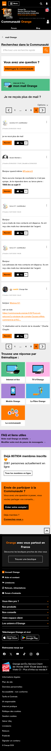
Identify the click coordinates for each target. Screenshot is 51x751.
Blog (38, 28)
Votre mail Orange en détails (14, 438)
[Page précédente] (9, 110)
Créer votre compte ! (16, 507)
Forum (14, 28)
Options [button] (41, 104)
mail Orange (11, 37)
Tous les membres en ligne (18, 473)
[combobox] (22, 50)
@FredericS (28, 171)
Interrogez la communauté (19, 68)
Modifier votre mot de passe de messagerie (22, 442)
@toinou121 (15, 303)
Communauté (16, 21)
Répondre (7, 143)
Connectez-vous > (13, 519)
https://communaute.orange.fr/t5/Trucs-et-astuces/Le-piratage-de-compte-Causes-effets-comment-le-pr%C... (23, 316)
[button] (46, 122)
